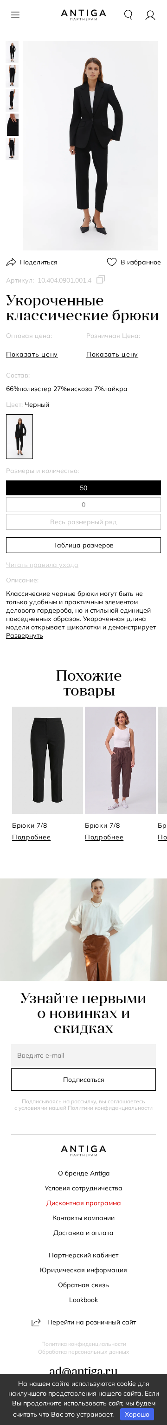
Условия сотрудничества (83, 1188)
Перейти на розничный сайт (91, 1322)
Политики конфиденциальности (110, 1107)
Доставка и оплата (83, 1233)
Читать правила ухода (42, 565)
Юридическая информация (83, 1270)
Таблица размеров (84, 545)
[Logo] (83, 14)
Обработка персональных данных (83, 1352)
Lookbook (83, 1300)
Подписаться (83, 1079)
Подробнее (31, 837)
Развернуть (24, 635)
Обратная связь (83, 1285)
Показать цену (32, 354)
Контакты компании (83, 1218)
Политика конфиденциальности (83, 1344)
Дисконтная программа (83, 1203)
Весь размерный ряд (83, 522)
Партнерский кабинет (83, 1255)
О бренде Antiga (83, 1173)
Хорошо (137, 1414)
